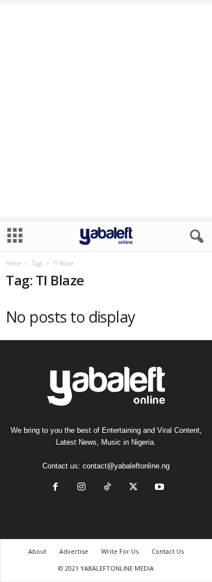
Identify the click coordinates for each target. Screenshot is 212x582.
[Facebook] (55, 488)
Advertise (73, 551)
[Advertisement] (106, 110)
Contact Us (168, 551)
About (37, 551)
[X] (133, 488)
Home (13, 263)
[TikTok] (107, 488)
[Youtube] (158, 488)
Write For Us (120, 551)
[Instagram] (81, 488)
